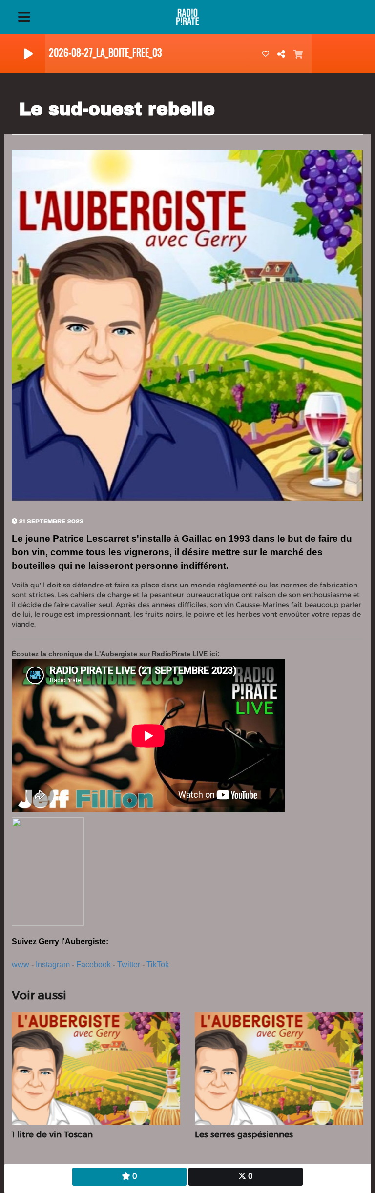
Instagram (53, 964)
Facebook (93, 964)
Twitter (128, 964)
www (20, 964)
